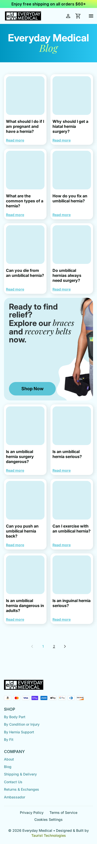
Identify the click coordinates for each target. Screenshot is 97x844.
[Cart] (78, 16)
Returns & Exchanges (21, 789)
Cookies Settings (48, 819)
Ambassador (14, 797)
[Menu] (91, 16)
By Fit (8, 739)
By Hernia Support (19, 732)
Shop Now (32, 388)
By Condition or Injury (22, 724)
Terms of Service (63, 812)
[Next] (64, 646)
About (9, 759)
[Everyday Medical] (23, 16)
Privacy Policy (32, 812)
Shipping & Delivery (20, 774)
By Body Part (14, 717)
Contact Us (13, 782)
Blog (7, 767)
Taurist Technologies (48, 835)
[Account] (68, 16)
